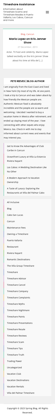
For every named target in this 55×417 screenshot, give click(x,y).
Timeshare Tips (15, 348)
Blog (23, 34)
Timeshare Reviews (17, 335)
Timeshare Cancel (16, 284)
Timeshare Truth (15, 354)
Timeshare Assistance (19, 4)
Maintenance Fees (16, 227)
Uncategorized (14, 367)
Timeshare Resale (16, 329)
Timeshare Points (16, 316)
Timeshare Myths (16, 303)
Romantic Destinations (18, 259)
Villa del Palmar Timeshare (20, 392)
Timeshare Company (17, 291)
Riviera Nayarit (14, 253)
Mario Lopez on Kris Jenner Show (27, 40)
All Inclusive (13, 202)
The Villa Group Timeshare (20, 265)
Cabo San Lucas (15, 214)
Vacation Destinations (18, 380)
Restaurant (12, 246)
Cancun (30, 34)
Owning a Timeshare (17, 234)
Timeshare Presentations (20, 323)
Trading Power (14, 361)
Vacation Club (14, 373)
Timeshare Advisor (16, 278)
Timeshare (12, 272)
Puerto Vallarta (14, 240)
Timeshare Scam (15, 342)
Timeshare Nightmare (18, 310)
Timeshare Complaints (18, 297)
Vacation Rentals (15, 386)
